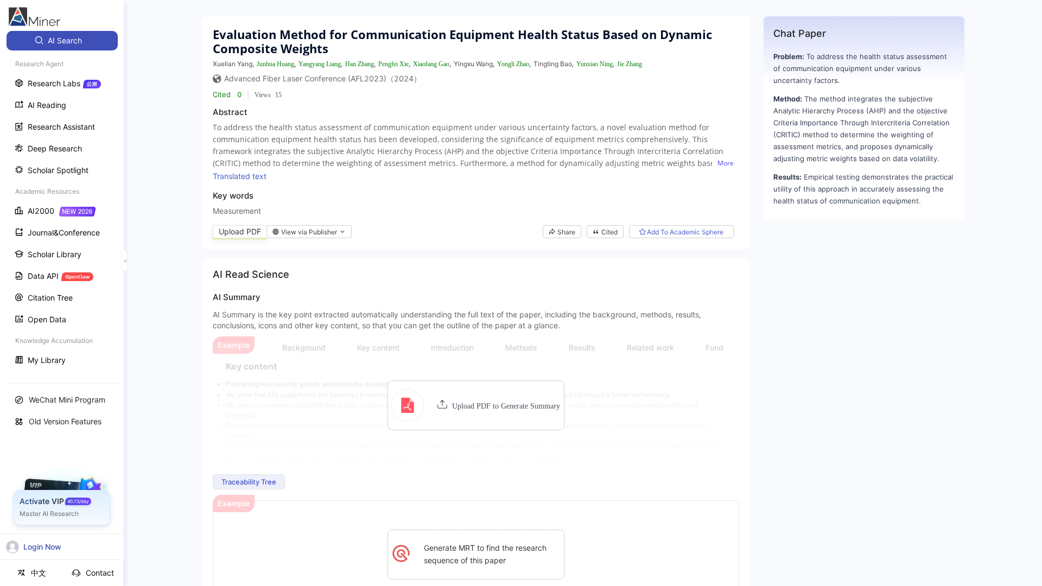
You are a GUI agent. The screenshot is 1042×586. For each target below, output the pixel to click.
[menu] (62, 201)
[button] (475, 405)
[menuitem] (62, 40)
